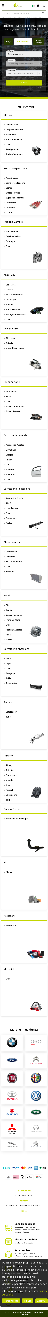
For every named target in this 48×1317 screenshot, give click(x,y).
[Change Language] (33, 6)
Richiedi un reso (24, 1196)
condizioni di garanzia (24, 1243)
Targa (8, 41)
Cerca (24, 82)
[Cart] (43, 5)
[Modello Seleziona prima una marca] (24, 63)
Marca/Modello (23, 41)
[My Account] (38, 5)
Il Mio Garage (38, 41)
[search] (43, 13)
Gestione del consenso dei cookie (24, 1206)
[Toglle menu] (3, 5)
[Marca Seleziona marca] (24, 54)
